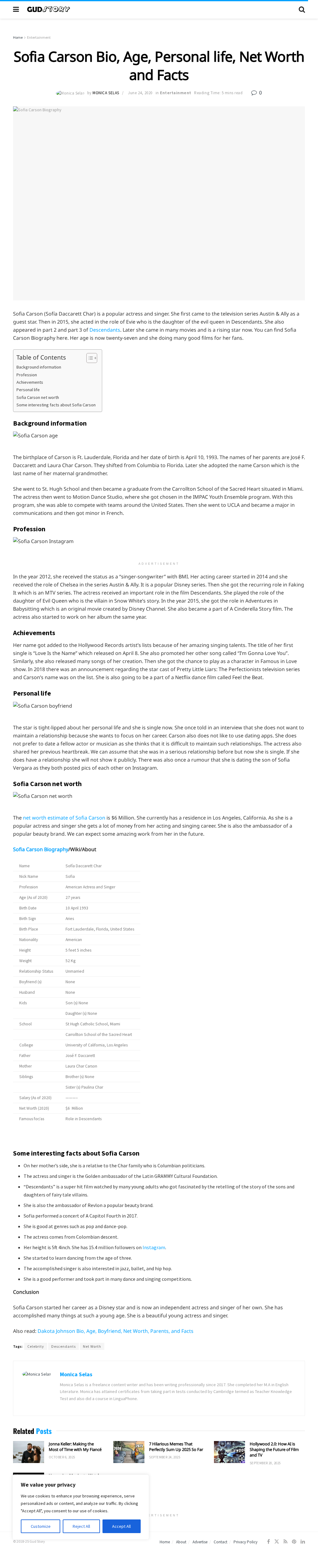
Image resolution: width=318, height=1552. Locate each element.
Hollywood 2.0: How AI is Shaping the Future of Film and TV (274, 1449)
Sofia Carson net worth (37, 397)
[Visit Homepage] (159, 9)
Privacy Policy (245, 1542)
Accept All (121, 1526)
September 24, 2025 (164, 1457)
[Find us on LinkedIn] (303, 1541)
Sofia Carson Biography (40, 849)
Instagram (154, 1247)
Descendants (104, 329)
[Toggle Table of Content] (89, 358)
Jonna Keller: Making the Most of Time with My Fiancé (75, 1446)
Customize (41, 1526)
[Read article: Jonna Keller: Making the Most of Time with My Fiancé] (28, 1452)
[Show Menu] (16, 9)
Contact (220, 1542)
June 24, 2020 (140, 92)
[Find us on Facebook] (268, 1541)
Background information (38, 367)
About (181, 1542)
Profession (26, 375)
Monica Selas (106, 92)
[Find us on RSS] (286, 1541)
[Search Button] (302, 9)
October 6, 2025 (62, 1457)
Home (18, 37)
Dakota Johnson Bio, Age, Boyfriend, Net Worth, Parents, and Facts (115, 1331)
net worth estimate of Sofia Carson (64, 817)
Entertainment (39, 37)
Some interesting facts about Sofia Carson (56, 405)
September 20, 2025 (265, 1463)
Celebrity (35, 1346)
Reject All (81, 1526)
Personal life (28, 389)
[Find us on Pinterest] (294, 1541)
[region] (80, 1507)
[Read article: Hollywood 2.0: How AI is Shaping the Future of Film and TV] (229, 1452)
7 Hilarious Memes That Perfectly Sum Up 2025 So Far (176, 1446)
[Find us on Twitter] (276, 1541)
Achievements (29, 382)
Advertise (200, 1542)
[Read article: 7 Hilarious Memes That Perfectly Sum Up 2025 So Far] (128, 1452)
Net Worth (92, 1346)
